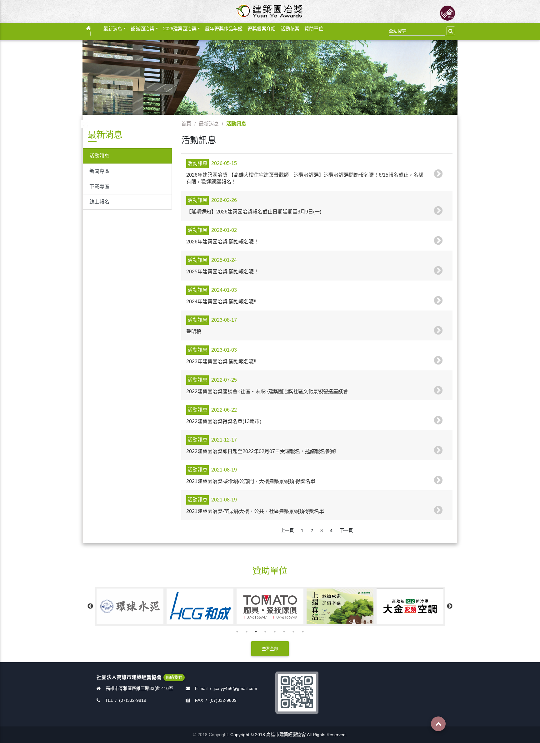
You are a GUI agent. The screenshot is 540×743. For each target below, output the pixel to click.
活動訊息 (99, 156)
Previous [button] (90, 606)
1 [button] (237, 631)
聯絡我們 (174, 677)
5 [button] (275, 631)
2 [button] (246, 631)
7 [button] (293, 631)
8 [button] (303, 631)
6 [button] (284, 631)
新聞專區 (99, 171)
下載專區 (99, 186)
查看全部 (270, 648)
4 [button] (265, 631)
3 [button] (256, 631)
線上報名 (99, 201)
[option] (162, 606)
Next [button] (450, 606)
